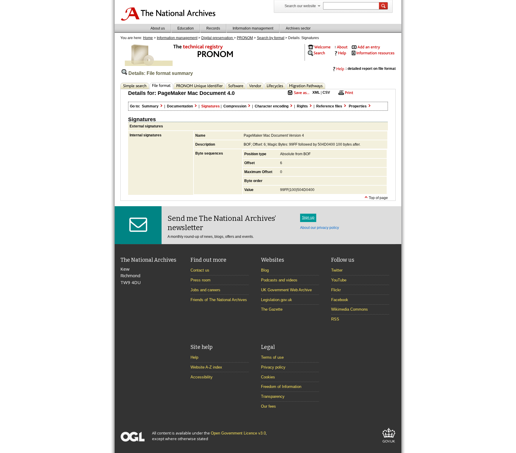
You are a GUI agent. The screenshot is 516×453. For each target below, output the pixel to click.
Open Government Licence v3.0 (238, 433)
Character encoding (272, 106)
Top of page (378, 198)
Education (185, 28)
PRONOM (245, 38)
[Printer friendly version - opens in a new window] (344, 94)
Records (213, 28)
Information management (253, 28)
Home (148, 38)
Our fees (268, 406)
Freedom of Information (281, 386)
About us (157, 28)
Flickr (336, 290)
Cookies (268, 377)
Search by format (270, 38)
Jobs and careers (205, 290)
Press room (201, 280)
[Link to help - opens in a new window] (339, 54)
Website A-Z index (206, 367)
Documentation (180, 106)
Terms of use (272, 357)
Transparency (273, 396)
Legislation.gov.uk (276, 300)
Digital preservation (217, 38)
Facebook (339, 300)
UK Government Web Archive (286, 290)
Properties (358, 106)
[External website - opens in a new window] (388, 443)
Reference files (329, 106)
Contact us (200, 270)
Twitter (337, 270)
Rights (303, 106)
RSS (335, 319)
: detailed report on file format (370, 69)
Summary (150, 106)
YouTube (338, 280)
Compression (235, 106)
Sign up (308, 217)
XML (316, 92)
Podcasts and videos (279, 280)
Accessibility (202, 377)
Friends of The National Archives (219, 300)
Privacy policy (273, 367)
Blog (265, 270)
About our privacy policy (319, 228)
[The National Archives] (168, 20)
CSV (326, 92)
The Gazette (271, 309)
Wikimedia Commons (349, 309)
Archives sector (298, 28)
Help (194, 357)
